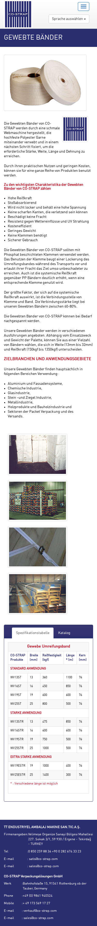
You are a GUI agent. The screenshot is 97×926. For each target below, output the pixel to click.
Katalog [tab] (64, 633)
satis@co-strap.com (43, 859)
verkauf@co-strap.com (40, 911)
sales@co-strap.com (43, 866)
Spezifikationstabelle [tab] (32, 633)
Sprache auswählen (68, 19)
